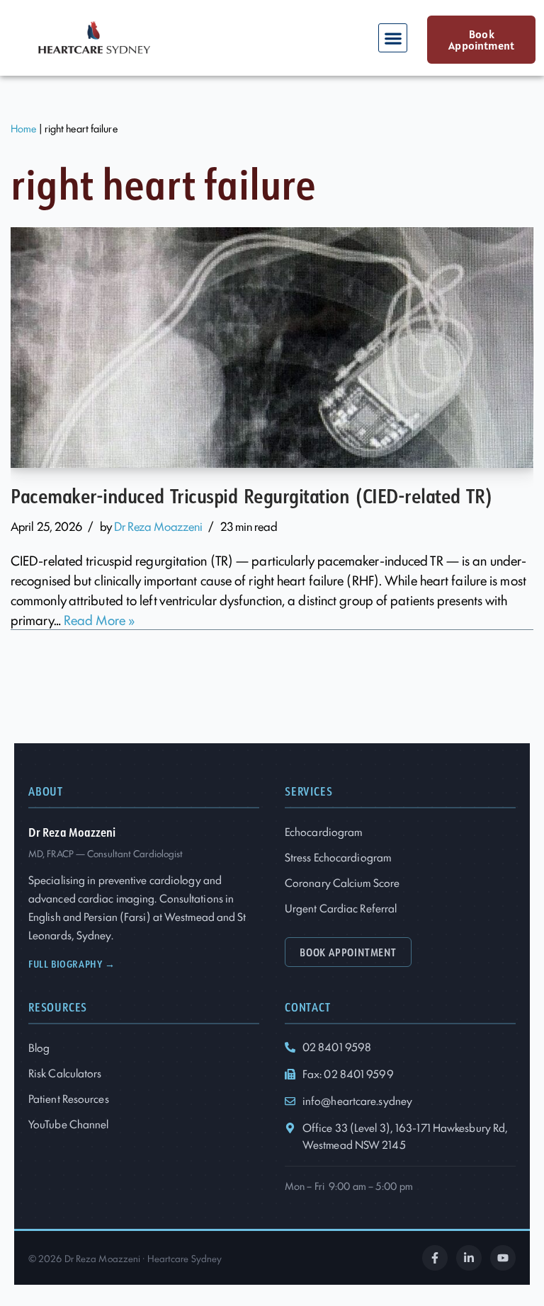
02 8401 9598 (336, 1046)
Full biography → (71, 963)
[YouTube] (503, 1258)
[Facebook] (435, 1258)
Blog (39, 1047)
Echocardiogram (323, 831)
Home (23, 127)
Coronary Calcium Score (342, 882)
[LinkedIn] (469, 1258)
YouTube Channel (68, 1124)
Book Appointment (348, 952)
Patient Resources (68, 1098)
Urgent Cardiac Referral (341, 908)
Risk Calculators (65, 1073)
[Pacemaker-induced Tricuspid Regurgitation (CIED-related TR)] (272, 347)
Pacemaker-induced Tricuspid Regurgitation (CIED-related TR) (251, 495)
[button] (392, 37)
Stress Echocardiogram (338, 857)
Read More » (99, 619)
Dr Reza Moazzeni (158, 525)
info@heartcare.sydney (357, 1100)
